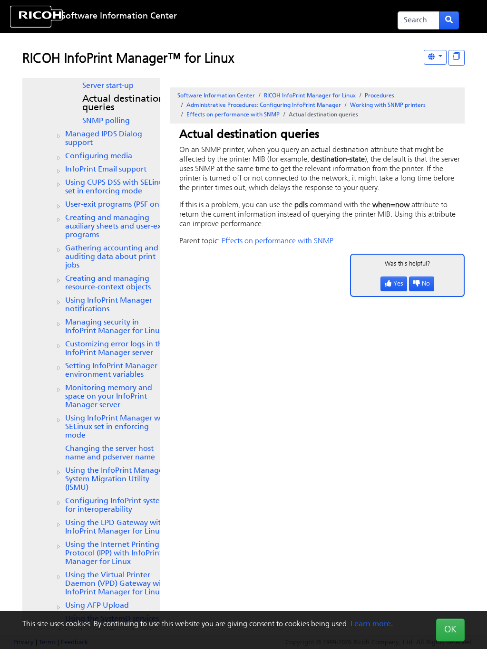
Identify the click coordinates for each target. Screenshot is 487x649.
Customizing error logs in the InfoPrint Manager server (116, 349)
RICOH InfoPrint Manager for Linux (310, 96)
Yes (398, 283)
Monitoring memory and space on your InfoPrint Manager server (108, 396)
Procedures (379, 96)
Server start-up (108, 86)
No (426, 283)
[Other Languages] (435, 57)
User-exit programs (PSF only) (116, 205)
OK (450, 630)
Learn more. (372, 624)
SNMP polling (106, 121)
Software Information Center (119, 16)
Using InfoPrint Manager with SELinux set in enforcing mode (117, 427)
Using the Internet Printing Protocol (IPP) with (113, 553)
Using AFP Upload (97, 606)
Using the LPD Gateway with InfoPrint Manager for (115, 527)
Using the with (116, 584)
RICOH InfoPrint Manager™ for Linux (128, 59)
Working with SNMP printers (388, 105)
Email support (105, 169)
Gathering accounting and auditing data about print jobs (111, 257)
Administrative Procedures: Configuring (263, 105)
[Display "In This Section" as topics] (456, 58)
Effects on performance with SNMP (233, 115)
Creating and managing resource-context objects (108, 283)
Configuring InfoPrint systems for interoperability (117, 505)
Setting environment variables (111, 371)
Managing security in (114, 327)
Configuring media (98, 156)
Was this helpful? (407, 264)
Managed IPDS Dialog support (103, 139)
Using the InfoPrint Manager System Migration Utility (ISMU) (115, 479)
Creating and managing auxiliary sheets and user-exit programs (115, 226)
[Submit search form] (449, 20)
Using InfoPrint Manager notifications (108, 305)
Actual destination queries (123, 103)
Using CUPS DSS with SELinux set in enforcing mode (116, 187)
